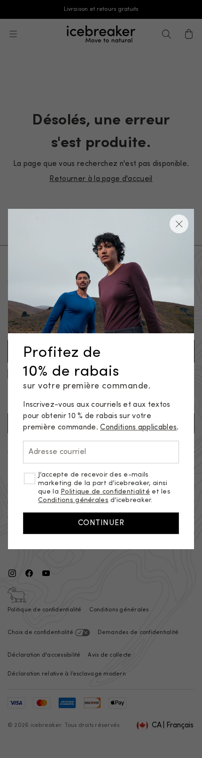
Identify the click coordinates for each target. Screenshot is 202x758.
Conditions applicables (138, 427)
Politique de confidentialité (105, 492)
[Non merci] (179, 223)
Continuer (101, 523)
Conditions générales (73, 500)
